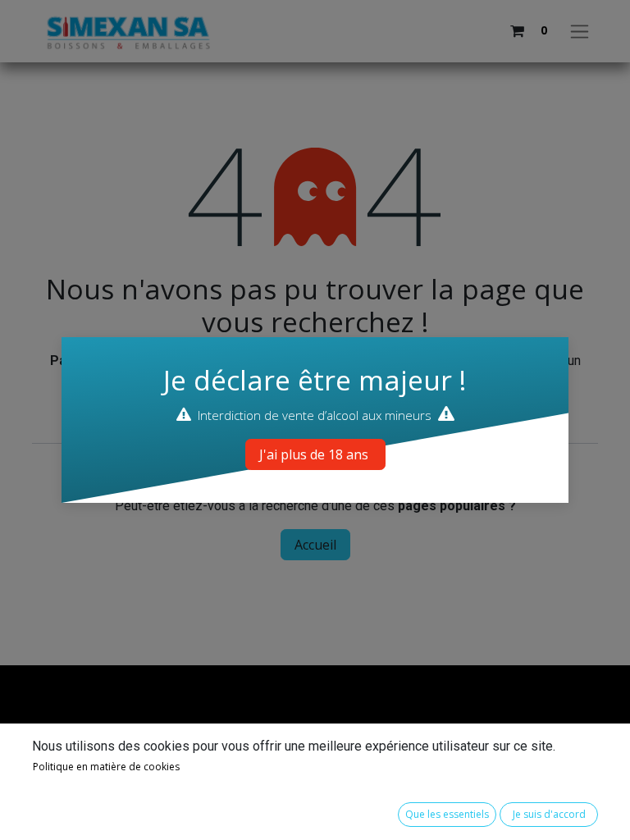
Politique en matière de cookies (106, 767)
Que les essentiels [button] (447, 814)
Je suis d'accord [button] (549, 814)
